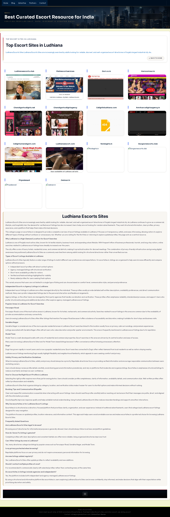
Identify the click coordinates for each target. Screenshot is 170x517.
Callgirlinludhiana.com (106, 107)
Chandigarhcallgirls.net (24, 107)
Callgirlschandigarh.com (24, 144)
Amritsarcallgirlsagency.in (148, 107)
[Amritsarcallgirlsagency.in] (147, 126)
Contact (42, 3)
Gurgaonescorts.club (148, 144)
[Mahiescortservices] (64, 89)
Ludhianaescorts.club (24, 71)
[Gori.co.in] (105, 89)
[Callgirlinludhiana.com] (105, 125)
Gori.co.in (106, 71)
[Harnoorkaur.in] (147, 89)
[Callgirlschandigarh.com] (23, 161)
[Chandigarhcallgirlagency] (64, 125)
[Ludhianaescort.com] (64, 161)
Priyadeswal (24, 180)
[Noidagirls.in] (105, 161)
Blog (13, 3)
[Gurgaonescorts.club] (147, 162)
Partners (32, 3)
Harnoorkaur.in (148, 71)
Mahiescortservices (65, 71)
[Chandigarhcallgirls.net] (23, 125)
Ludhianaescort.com (65, 144)
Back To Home (156, 58)
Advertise (22, 3)
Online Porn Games (98, 514)
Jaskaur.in (65, 180)
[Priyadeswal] (23, 198)
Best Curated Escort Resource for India (49, 17)
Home (5, 3)
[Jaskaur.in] (64, 198)
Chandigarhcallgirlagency (65, 107)
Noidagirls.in (106, 144)
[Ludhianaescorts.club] (23, 89)
